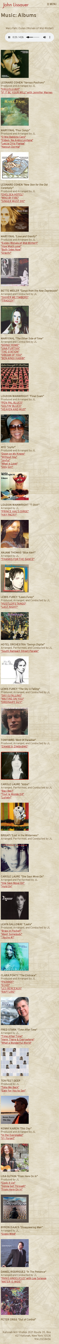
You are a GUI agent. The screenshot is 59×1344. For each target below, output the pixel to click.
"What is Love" (9, 464)
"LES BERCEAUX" (11, 988)
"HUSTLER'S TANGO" (13, 604)
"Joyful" (5, 460)
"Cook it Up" (8, 1183)
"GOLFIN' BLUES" (11, 406)
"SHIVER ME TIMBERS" (15, 297)
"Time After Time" (12, 1036)
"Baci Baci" (7, 791)
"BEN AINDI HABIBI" (13, 358)
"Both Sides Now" (11, 249)
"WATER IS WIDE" (11, 1282)
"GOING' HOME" (10, 345)
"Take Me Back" (10, 1087)
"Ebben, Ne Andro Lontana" (17, 140)
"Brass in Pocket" (11, 931)
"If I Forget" (8, 1138)
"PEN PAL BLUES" (12, 403)
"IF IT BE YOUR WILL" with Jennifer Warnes (26, 92)
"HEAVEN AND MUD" (13, 409)
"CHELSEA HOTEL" (12, 194)
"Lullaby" (6, 797)
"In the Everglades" (12, 1135)
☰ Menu (52, 4)
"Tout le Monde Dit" (12, 794)
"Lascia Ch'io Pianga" (13, 143)
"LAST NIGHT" (9, 607)
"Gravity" (6, 253)
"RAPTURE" (8, 992)
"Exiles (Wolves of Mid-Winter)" (19, 243)
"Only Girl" (7, 467)
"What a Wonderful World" (16, 1043)
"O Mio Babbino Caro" (13, 137)
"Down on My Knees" (13, 454)
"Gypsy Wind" (8, 1234)
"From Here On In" (12, 1189)
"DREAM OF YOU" (11, 355)
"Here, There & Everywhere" (17, 1039)
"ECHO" (5, 985)
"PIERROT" (7, 982)
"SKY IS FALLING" (11, 695)
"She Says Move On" (12, 883)
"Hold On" (6, 886)
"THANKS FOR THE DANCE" (17, 559)
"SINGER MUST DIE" (13, 201)
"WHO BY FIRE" (10, 198)
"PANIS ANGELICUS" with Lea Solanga (23, 1278)
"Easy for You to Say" (13, 1091)
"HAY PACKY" (9, 515)
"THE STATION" (10, 352)
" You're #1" (7, 937)
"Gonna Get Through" (13, 1186)
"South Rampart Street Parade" (20, 651)
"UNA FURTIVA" (10, 348)
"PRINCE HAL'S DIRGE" (15, 511)
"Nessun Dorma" (10, 147)
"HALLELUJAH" (10, 89)
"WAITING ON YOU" (12, 699)
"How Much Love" (11, 246)
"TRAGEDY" (8, 301)
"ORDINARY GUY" (11, 702)
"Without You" (9, 457)
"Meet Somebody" (11, 934)
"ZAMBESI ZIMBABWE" (14, 746)
